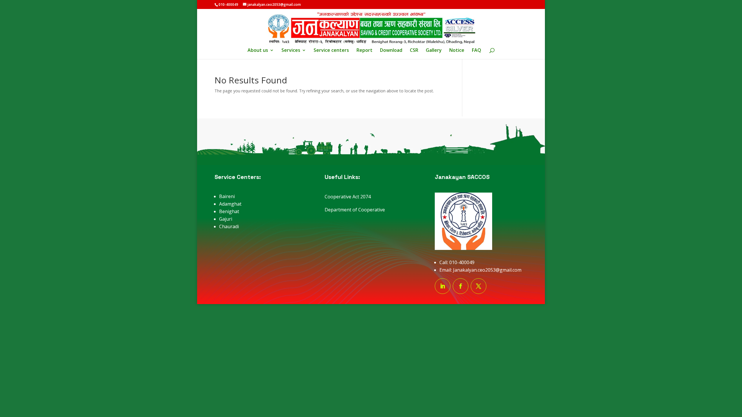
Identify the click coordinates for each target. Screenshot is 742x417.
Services (290, 50)
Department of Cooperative (355, 209)
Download (391, 50)
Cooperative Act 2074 (348, 196)
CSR (414, 50)
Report (364, 50)
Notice (456, 50)
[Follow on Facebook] (460, 286)
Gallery (434, 50)
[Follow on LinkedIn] (442, 286)
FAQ (476, 50)
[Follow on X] (478, 286)
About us (258, 50)
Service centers (331, 50)
